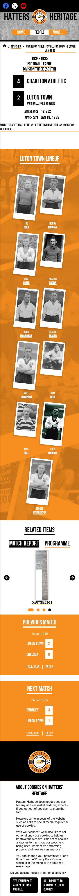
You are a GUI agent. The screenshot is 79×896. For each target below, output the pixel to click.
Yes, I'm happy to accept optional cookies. (22, 885)
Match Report (24, 544)
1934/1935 (39, 58)
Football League (39, 63)
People (39, 32)
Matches (16, 46)
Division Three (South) (39, 69)
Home (21, 32)
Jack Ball (32, 104)
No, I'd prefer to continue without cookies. (54, 885)
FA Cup (49, 667)
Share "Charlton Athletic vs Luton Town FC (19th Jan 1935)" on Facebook (37, 127)
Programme (57, 544)
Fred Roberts (47, 104)
